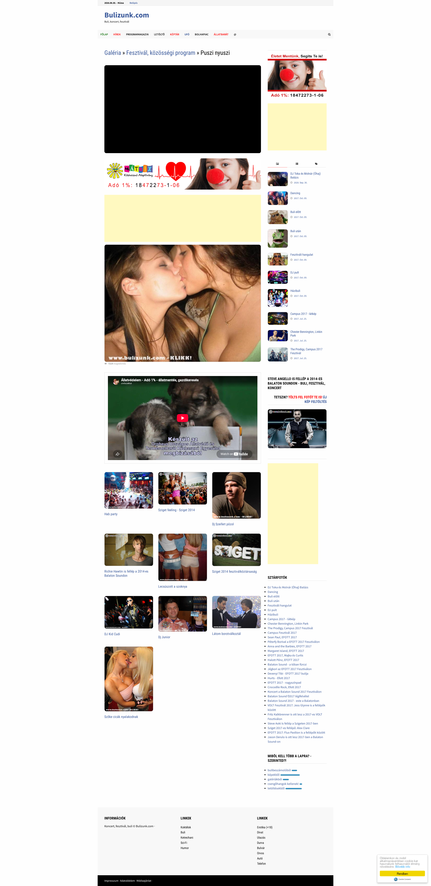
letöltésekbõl (276, 788)
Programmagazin (137, 34)
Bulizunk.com (126, 14)
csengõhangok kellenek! (284, 784)
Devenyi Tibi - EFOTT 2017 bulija (288, 673)
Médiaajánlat (144, 880)
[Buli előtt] (278, 212)
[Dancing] (278, 193)
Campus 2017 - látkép (303, 314)
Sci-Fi (184, 842)
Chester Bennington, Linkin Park (288, 623)
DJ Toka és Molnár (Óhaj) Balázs (288, 587)
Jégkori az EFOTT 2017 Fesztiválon (290, 669)
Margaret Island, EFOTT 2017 (286, 651)
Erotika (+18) (265, 827)
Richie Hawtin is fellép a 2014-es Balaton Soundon (126, 573)
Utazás (261, 837)
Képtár (174, 34)
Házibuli (295, 290)
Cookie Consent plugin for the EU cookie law (402, 879)
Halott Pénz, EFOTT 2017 (283, 660)
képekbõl (274, 775)
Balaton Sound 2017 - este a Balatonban (293, 701)
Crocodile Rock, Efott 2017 (284, 687)
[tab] (277, 164)
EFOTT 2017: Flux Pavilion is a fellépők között (296, 732)
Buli (183, 832)
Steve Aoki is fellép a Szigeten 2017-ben (293, 723)
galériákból (275, 779)
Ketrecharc (187, 837)
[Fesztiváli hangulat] (278, 255)
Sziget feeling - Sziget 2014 (176, 510)
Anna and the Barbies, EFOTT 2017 (289, 646)
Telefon (261, 863)
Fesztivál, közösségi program (160, 52)
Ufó (187, 34)
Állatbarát (221, 34)
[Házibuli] (278, 291)
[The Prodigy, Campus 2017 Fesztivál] (278, 350)
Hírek (117, 34)
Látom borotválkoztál (226, 634)
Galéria (112, 52)
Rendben (402, 873)
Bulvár (261, 848)
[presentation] (277, 164)
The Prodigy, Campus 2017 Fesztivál (290, 628)
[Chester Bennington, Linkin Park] (278, 332)
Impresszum (111, 880)
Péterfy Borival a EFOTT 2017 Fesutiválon (294, 642)
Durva (260, 842)
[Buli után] (278, 231)
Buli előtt (295, 212)
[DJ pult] (278, 273)
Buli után (295, 231)
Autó (260, 858)
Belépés (134, 2)
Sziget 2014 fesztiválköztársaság (234, 571)
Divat (260, 832)
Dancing (295, 193)
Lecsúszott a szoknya (172, 586)
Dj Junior (164, 637)
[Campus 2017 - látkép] (278, 314)
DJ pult (294, 272)
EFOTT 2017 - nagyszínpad (284, 682)
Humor (185, 848)
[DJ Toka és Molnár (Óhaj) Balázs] (278, 174)
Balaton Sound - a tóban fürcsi (287, 664)
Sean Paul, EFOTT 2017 (282, 637)
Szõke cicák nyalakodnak (121, 717)
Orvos (260, 853)
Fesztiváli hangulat (301, 254)
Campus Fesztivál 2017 (282, 633)
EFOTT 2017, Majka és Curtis (285, 655)
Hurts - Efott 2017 (279, 678)
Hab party (110, 514)
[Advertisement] (182, 218)
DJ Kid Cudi (112, 634)
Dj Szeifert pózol (223, 524)
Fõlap (104, 34)
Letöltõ (159, 34)
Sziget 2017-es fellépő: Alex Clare (289, 728)
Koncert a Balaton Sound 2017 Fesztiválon (295, 692)
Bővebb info (402, 866)
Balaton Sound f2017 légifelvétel (288, 696)
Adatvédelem (127, 880)
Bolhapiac (201, 34)
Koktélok (186, 827)
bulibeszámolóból (280, 770)
